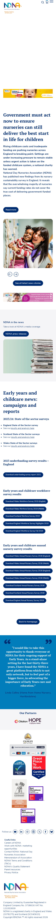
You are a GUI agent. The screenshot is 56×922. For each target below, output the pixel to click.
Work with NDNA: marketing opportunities (18, 847)
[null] (33, 831)
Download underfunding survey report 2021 (23, 474)
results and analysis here (22, 428)
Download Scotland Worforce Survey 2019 (23, 516)
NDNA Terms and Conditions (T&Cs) (18, 862)
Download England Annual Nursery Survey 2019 (25, 600)
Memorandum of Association (18, 857)
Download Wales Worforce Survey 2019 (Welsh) (25, 509)
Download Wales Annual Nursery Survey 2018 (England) (28, 556)
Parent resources (12, 869)
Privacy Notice (11, 872)
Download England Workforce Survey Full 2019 (24, 531)
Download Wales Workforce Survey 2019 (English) (26, 501)
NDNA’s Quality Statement (17, 866)
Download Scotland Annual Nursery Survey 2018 (25, 585)
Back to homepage (28, 621)
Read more (11, 209)
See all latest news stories (28, 283)
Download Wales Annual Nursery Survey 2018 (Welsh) (27, 563)
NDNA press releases (16, 333)
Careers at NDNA (12, 842)
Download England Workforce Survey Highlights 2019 (27, 523)
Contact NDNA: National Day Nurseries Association (18, 853)
